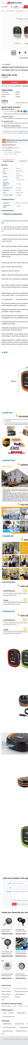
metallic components (20, 994)
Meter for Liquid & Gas (20, 11)
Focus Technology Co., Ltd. (18, 1039)
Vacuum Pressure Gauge (8, 1016)
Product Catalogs (22, 988)
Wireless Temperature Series (21, 991)
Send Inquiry (14, 82)
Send (14, 904)
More (2, 1033)
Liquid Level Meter (21, 1013)
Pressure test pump (6, 994)
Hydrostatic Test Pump (21, 1031)
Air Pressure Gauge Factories (9, 1027)
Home (2, 11)
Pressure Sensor (5, 997)
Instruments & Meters (10, 11)
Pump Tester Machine (8, 1031)
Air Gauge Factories (19, 1023)
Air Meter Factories (7, 1023)
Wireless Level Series (6, 991)
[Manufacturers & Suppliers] (14, 2)
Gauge (4, 1013)
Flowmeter (17, 997)
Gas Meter (11, 1013)
